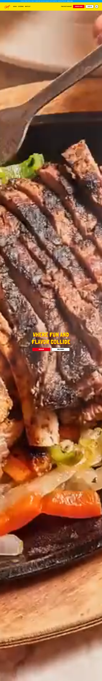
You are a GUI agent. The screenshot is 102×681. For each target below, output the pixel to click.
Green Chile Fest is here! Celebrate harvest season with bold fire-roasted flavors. (47, 1)
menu (15, 6)
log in (90, 6)
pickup (41, 349)
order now (79, 6)
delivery (60, 349)
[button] (96, 6)
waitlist (27, 6)
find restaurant (66, 6)
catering (21, 6)
